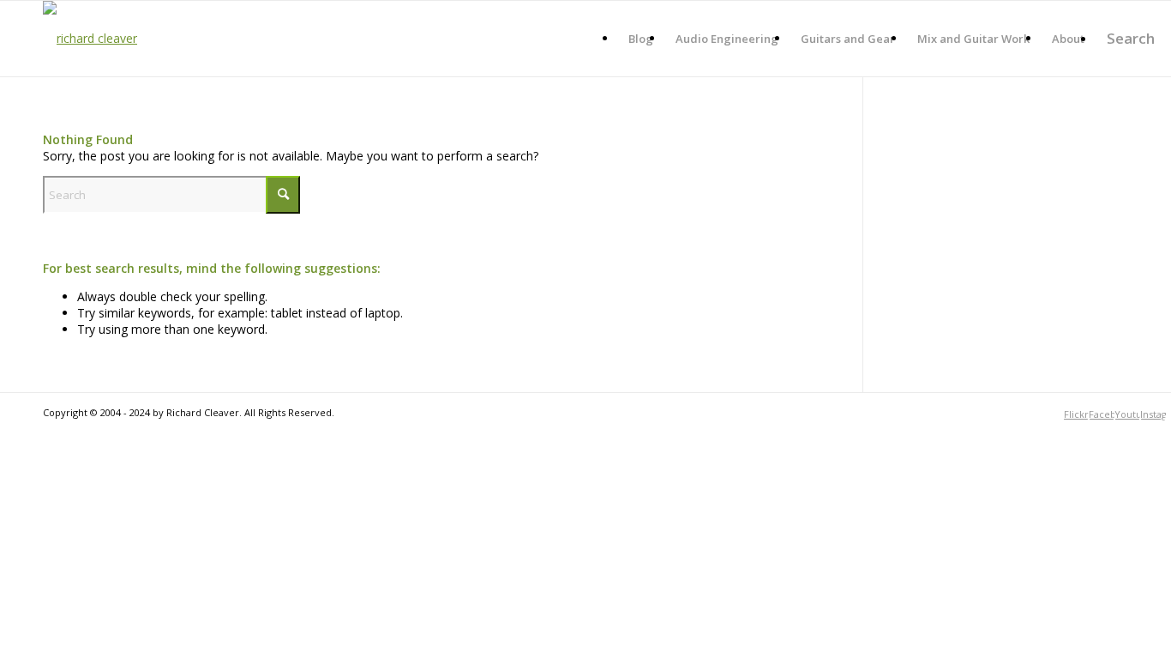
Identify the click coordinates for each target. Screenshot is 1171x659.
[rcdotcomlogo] (90, 38)
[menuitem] (640, 38)
